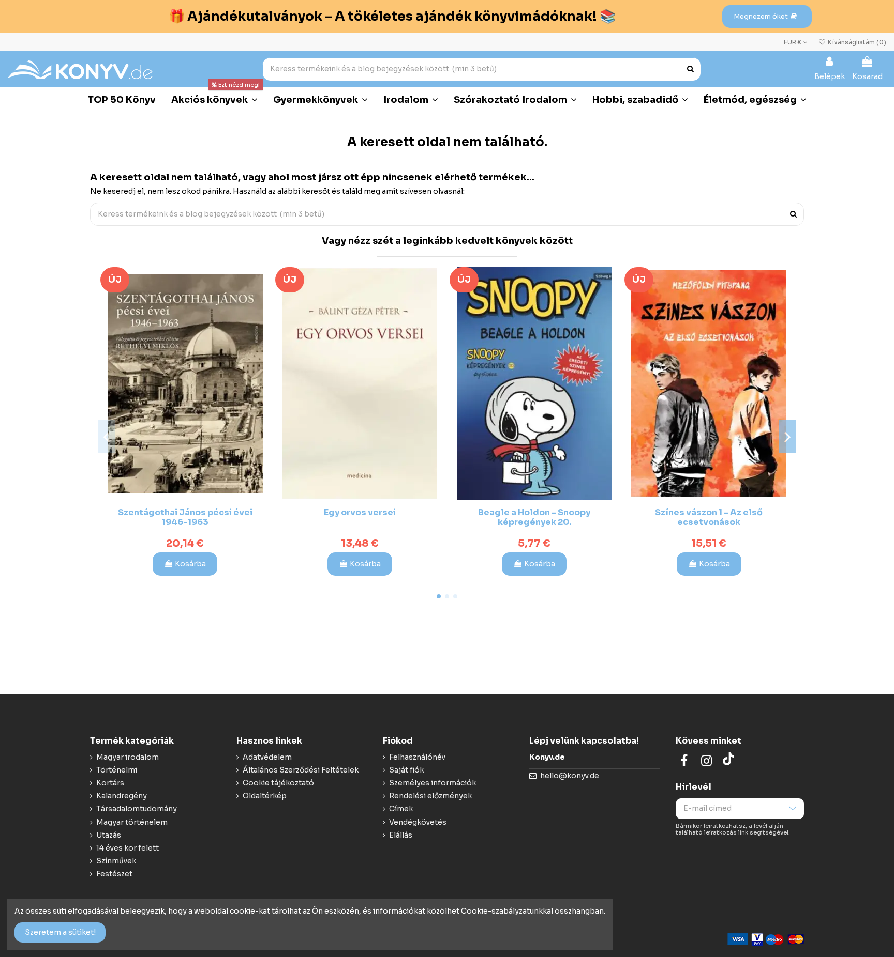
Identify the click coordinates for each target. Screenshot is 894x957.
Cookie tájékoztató (278, 783)
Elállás (400, 835)
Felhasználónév (417, 757)
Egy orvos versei (360, 512)
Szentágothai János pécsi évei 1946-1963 (185, 517)
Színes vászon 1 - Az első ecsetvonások (709, 517)
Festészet (114, 873)
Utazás (108, 835)
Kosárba (190, 563)
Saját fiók (406, 770)
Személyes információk (432, 783)
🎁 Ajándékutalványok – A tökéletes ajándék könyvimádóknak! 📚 (392, 16)
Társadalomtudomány (136, 808)
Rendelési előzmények (430, 795)
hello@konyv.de (569, 775)
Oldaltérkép (265, 795)
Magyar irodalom (127, 757)
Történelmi (116, 770)
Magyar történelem (132, 822)
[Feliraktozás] (792, 809)
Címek (401, 808)
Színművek (116, 861)
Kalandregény (121, 795)
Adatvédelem (267, 757)
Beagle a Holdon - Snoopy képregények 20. (534, 517)
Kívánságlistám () (856, 42)
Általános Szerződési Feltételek (301, 770)
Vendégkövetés (417, 822)
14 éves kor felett (127, 848)
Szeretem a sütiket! (60, 932)
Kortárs (110, 783)
